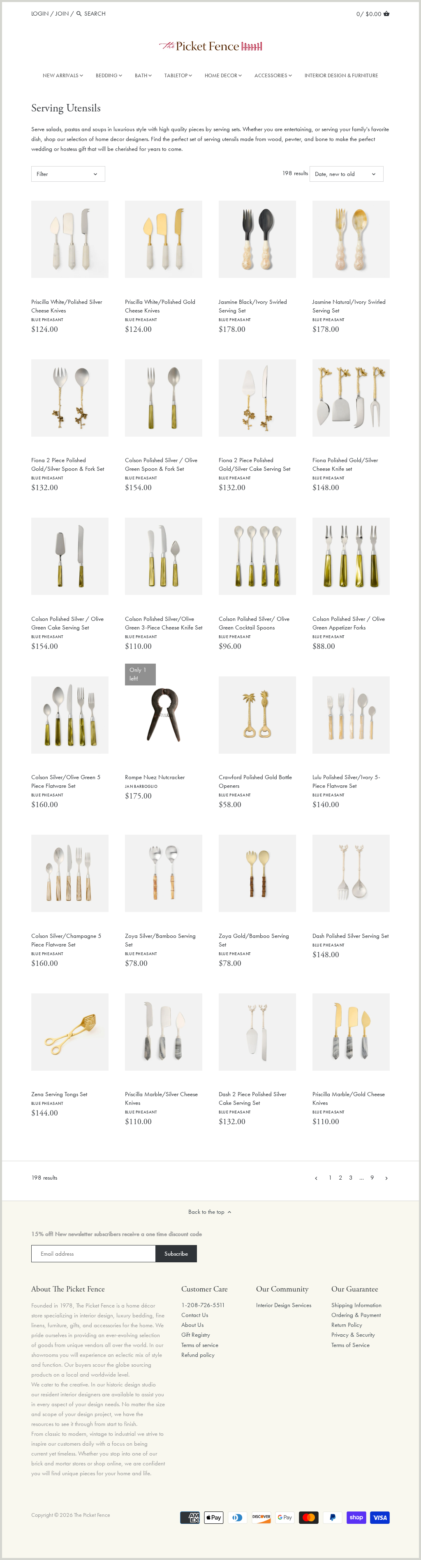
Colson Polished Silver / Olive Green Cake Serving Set (67, 627)
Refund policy (198, 1355)
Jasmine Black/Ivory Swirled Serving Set (253, 310)
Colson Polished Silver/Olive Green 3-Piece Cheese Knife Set (163, 627)
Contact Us (194, 1315)
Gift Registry (195, 1335)
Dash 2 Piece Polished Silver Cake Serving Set (252, 1102)
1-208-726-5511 (203, 1305)
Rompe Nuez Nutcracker (155, 781)
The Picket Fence (92, 1514)
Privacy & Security (353, 1335)
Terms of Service (350, 1345)
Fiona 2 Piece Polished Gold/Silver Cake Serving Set (254, 468)
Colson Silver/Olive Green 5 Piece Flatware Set (66, 785)
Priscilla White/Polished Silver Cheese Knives (66, 310)
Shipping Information (356, 1305)
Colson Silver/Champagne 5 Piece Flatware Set (66, 944)
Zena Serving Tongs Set (59, 1098)
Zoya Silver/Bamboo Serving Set (160, 944)
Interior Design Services (283, 1305)
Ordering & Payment (356, 1315)
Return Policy (346, 1325)
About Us (192, 1325)
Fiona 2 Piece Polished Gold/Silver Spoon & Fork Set (67, 468)
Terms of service (199, 1345)
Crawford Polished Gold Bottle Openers (255, 785)
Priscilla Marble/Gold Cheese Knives (348, 1102)
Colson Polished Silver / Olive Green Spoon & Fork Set (161, 468)
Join (62, 13)
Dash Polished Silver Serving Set (350, 940)
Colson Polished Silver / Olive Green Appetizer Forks (348, 627)
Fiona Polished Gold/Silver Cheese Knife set (345, 468)
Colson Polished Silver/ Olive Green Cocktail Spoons (254, 627)
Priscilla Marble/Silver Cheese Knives (161, 1102)
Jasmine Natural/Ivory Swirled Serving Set (349, 310)
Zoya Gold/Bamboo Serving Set (254, 944)
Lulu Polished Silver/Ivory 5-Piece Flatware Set (346, 785)
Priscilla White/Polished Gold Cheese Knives (160, 310)
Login (40, 13)
